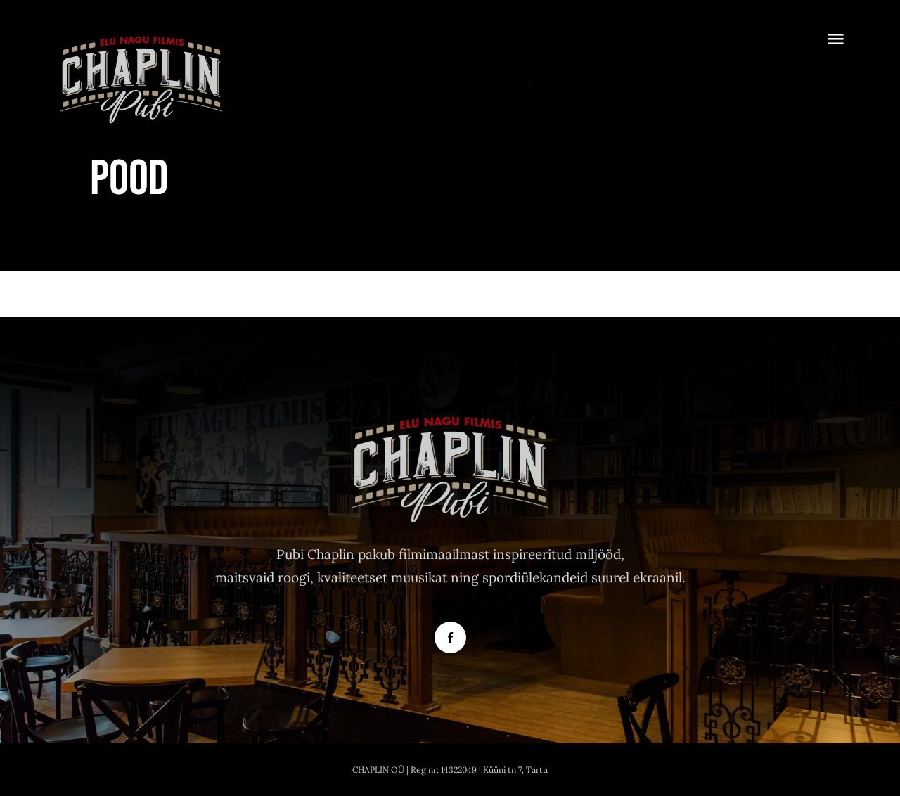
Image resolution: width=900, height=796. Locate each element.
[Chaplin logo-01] (141, 34)
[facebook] (450, 637)
